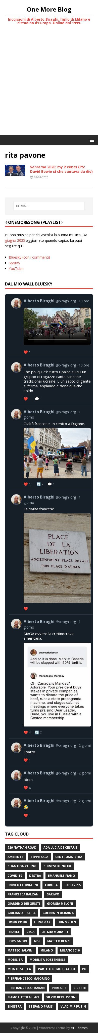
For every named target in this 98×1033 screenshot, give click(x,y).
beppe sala (39, 857)
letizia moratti (54, 932)
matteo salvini (20, 950)
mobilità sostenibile (47, 960)
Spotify (14, 263)
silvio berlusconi (61, 997)
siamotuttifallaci (23, 997)
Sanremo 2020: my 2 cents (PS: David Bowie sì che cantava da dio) (61, 169)
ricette (79, 988)
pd (84, 969)
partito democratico (56, 969)
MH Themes (79, 1028)
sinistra (15, 1006)
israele (14, 932)
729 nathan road (22, 847)
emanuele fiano (61, 876)
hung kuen (67, 922)
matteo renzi (58, 941)
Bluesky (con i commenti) (29, 257)
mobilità (15, 960)
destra (35, 876)
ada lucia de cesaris (60, 847)
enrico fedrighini (23, 885)
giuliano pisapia (21, 913)
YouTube (16, 268)
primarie (59, 988)
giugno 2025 (15, 240)
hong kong (17, 922)
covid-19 (15, 876)
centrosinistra (68, 857)
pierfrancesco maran (26, 988)
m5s (37, 941)
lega (30, 932)
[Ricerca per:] (49, 206)
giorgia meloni (60, 903)
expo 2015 (73, 885)
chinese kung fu (57, 866)
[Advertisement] (49, 83)
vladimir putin (73, 1006)
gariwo (52, 894)
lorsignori (17, 941)
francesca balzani (23, 894)
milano (46, 950)
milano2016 (70, 950)
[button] (91, 140)
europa (51, 885)
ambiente (15, 857)
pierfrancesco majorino (29, 978)
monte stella (19, 969)
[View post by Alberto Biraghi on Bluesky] (51, 326)
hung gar (42, 922)
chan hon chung (22, 866)
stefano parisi (41, 1006)
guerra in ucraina (58, 913)
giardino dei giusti (24, 903)
